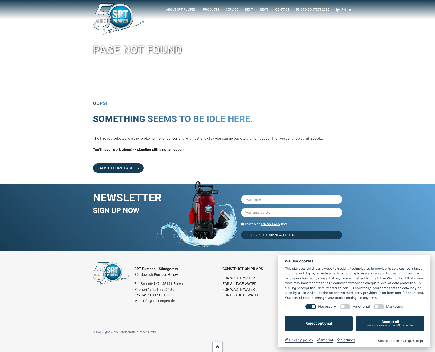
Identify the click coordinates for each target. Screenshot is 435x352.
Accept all (390, 323)
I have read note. (266, 224)
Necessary (327, 306)
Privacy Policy (270, 224)
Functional (361, 306)
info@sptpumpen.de (158, 301)
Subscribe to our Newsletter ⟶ (273, 235)
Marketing (394, 306)
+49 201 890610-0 (160, 289)
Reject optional (318, 323)
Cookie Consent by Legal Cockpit (401, 340)
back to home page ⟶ (118, 168)
